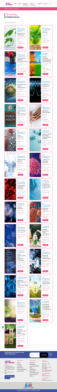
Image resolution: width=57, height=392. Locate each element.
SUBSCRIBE (44, 355)
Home (15, 3)
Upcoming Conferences (26, 4)
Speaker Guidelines (34, 366)
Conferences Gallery (34, 372)
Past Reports (33, 371)
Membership (33, 369)
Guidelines (40, 3)
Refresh (50, 355)
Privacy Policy (20, 371)
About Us (19, 4)
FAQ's (31, 367)
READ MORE (20, 47)
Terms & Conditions (22, 369)
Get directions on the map (10, 377)
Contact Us (46, 4)
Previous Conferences (33, 4)
